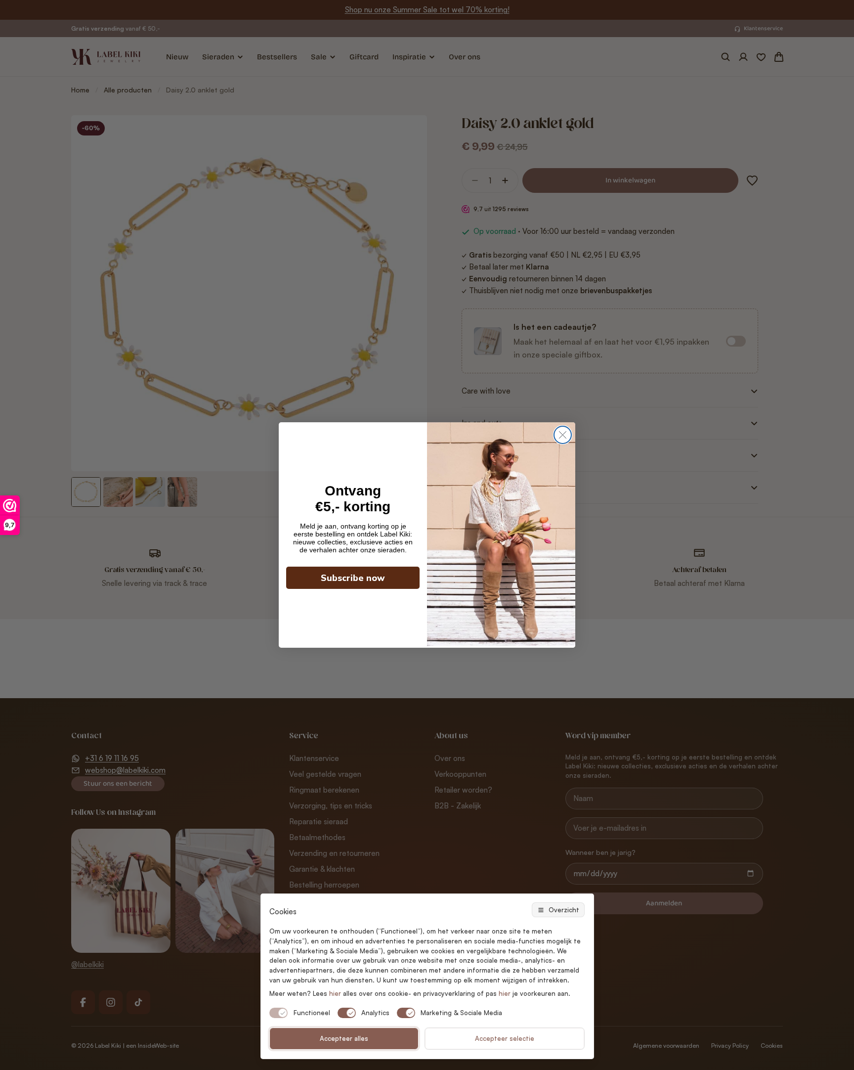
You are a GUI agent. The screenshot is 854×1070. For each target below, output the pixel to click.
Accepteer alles (344, 1038)
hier (505, 993)
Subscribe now (353, 578)
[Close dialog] (562, 435)
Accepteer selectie (504, 1038)
